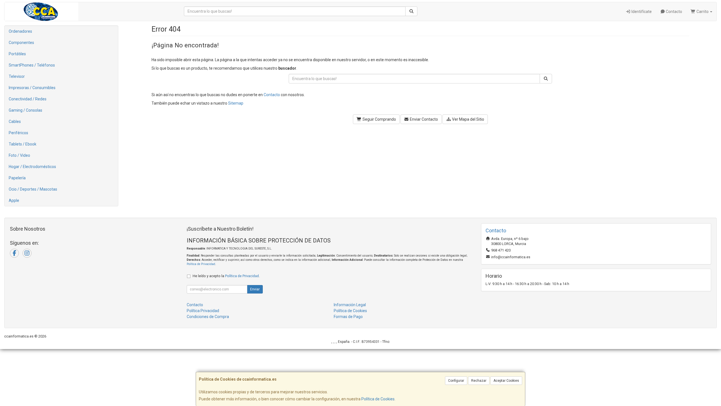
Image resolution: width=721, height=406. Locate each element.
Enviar (255, 289)
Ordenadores (20, 31)
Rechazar (478, 381)
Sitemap (235, 103)
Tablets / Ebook (22, 144)
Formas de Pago (348, 316)
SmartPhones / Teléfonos (32, 65)
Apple (14, 200)
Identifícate (641, 11)
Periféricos (18, 133)
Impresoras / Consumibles (32, 87)
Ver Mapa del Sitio (467, 119)
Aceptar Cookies (506, 381)
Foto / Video (19, 155)
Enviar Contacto (423, 119)
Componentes (21, 42)
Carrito (702, 11)
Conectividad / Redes (27, 99)
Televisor (17, 76)
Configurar (456, 381)
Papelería (17, 178)
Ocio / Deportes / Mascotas (33, 189)
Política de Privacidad (201, 264)
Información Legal (350, 305)
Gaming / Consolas (25, 110)
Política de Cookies (378, 399)
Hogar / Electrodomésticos (32, 166)
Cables (15, 121)
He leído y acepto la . (226, 276)
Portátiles (17, 54)
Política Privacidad (203, 310)
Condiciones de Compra (208, 316)
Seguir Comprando (379, 119)
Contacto (673, 11)
